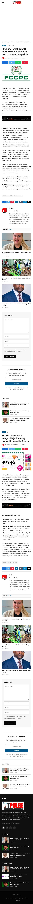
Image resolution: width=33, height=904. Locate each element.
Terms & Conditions (10, 898)
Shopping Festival (12, 562)
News (4, 45)
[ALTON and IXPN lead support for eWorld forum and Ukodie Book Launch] (5, 420)
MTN (21, 195)
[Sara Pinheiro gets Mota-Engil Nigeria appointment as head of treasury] (16, 241)
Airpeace (5, 195)
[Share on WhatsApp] (18, 62)
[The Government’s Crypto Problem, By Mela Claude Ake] (5, 412)
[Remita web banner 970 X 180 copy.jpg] (16, 121)
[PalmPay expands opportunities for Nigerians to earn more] (5, 876)
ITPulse (8, 58)
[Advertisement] (16, 23)
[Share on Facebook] (5, 62)
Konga (4, 562)
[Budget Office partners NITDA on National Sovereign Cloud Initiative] (16, 293)
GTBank (16, 195)
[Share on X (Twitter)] (12, 62)
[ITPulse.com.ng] (17, 2)
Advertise (26, 898)
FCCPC (10, 195)
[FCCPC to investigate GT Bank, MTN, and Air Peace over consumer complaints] (16, 75)
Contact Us (17, 900)
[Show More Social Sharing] (29, 62)
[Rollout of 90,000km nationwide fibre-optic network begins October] (16, 267)
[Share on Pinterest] (25, 62)
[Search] (30, 2)
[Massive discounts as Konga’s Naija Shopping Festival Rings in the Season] (16, 462)
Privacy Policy (15, 389)
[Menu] (3, 2)
